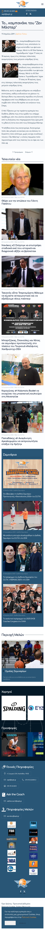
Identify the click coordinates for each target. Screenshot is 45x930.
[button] (42, 4)
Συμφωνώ (10, 923)
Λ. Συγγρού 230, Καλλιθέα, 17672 (18, 773)
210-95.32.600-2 (30, 780)
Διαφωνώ (22, 923)
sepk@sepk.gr (7, 14)
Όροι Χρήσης (7, 903)
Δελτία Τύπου (21, 34)
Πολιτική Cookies (8, 906)
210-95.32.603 (12, 786)
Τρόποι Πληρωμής (23, 906)
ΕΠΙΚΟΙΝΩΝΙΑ (31, 10)
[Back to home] (22, 4)
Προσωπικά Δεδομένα (21, 903)
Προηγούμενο (18, 152)
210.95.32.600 (9, 11)
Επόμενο (28, 152)
